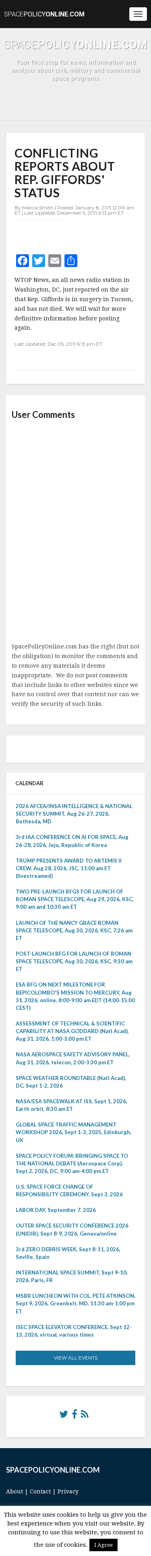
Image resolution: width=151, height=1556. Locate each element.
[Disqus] (75, 532)
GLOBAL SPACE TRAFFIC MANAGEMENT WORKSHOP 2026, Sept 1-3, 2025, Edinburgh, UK (73, 1132)
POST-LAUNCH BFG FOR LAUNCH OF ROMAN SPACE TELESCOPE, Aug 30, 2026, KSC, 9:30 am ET (74, 961)
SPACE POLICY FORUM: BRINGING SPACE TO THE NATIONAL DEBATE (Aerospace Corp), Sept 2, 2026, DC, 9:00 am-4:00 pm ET (72, 1163)
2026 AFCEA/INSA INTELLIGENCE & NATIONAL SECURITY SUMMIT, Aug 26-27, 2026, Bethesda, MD (74, 814)
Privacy (68, 1491)
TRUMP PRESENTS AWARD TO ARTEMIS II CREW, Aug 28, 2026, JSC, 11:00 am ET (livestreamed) (69, 868)
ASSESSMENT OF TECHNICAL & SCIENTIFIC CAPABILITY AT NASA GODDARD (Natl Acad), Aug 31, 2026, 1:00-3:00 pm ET (72, 1031)
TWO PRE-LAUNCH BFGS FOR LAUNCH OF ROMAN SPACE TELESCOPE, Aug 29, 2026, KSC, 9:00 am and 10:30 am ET (75, 899)
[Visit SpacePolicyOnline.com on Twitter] (63, 1416)
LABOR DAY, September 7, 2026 (56, 1210)
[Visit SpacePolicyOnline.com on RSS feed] (85, 1416)
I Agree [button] (103, 1545)
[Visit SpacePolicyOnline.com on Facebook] (74, 1416)
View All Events (75, 1358)
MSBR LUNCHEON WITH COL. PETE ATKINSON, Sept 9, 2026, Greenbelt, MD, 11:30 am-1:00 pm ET (75, 1303)
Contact (40, 1491)
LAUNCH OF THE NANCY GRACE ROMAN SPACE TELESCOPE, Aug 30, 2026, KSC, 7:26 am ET (74, 930)
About (14, 1491)
